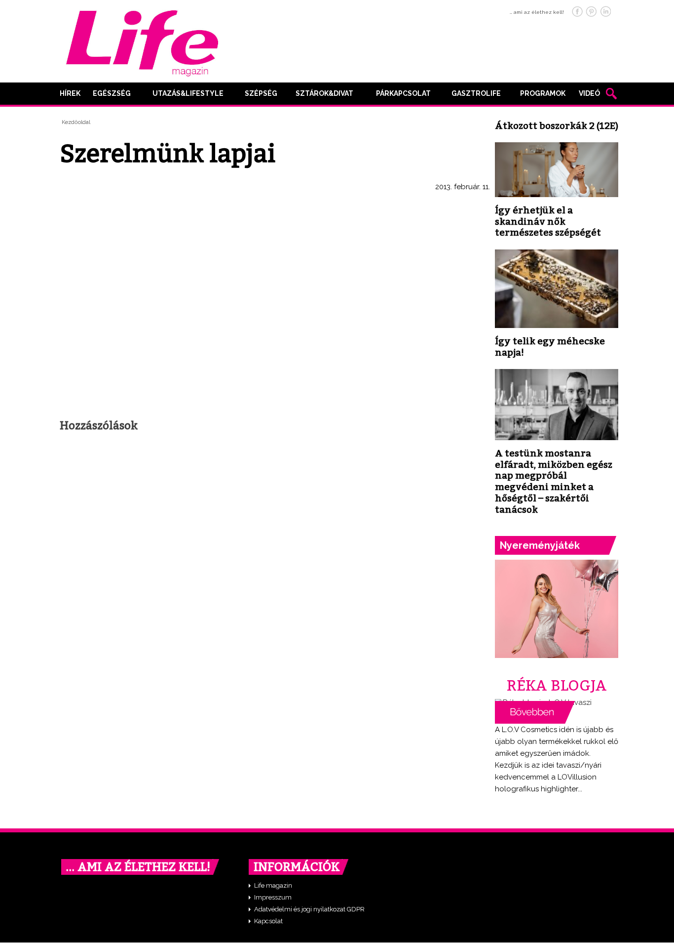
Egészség (112, 93)
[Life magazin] (142, 41)
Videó (589, 93)
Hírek (70, 93)
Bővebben (535, 712)
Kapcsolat (268, 921)
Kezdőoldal (76, 122)
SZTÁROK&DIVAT (324, 93)
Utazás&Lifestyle (188, 93)
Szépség (261, 93)
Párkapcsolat (403, 93)
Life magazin (273, 885)
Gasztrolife (476, 93)
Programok (542, 93)
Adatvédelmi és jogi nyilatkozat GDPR (309, 909)
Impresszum (273, 897)
